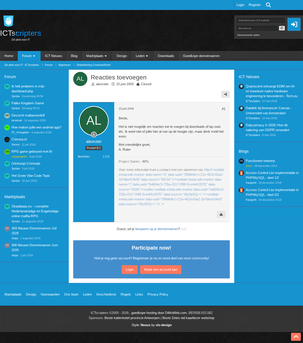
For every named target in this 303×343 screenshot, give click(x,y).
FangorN (251, 182)
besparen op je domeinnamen (156, 229)
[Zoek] (268, 5)
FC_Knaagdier (20, 132)
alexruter (102, 84)
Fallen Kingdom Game (28, 103)
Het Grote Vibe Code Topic (31, 175)
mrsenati (17, 120)
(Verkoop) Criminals (26, 163)
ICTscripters (253, 101)
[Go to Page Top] (296, 337)
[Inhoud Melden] (221, 214)
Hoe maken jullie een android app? (36, 127)
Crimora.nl (19, 139)
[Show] (282, 28)
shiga (15, 238)
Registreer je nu (145, 258)
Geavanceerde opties (248, 35)
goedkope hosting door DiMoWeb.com (159, 313)
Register (255, 5)
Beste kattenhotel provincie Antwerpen (132, 318)
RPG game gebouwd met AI (32, 151)
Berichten (83, 156)
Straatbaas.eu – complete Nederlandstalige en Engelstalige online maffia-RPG (35, 211)
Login (240, 5)
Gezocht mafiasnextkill (28, 115)
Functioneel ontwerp (260, 161)
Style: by (152, 325)
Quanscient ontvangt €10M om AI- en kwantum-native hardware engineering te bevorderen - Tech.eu (271, 91)
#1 (223, 109)
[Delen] (225, 94)
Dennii (16, 144)
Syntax (16, 96)
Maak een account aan (160, 269)
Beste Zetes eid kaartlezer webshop (188, 318)
